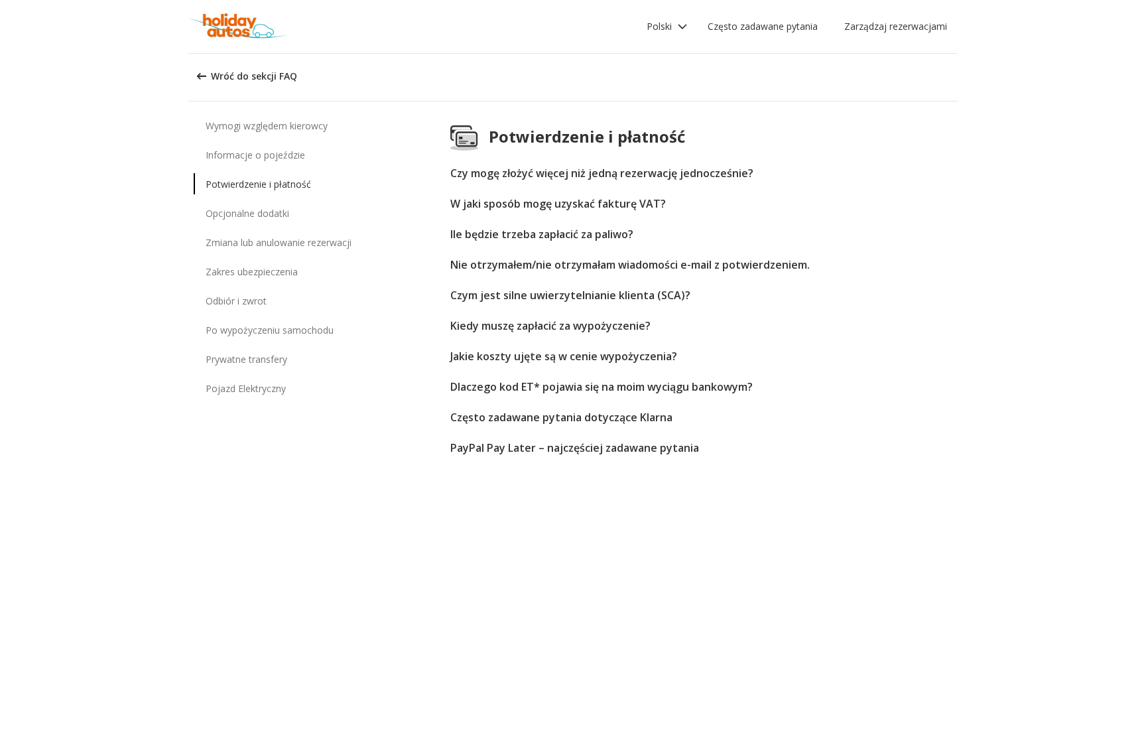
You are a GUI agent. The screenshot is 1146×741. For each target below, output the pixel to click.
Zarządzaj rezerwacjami (895, 26)
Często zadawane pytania (763, 26)
